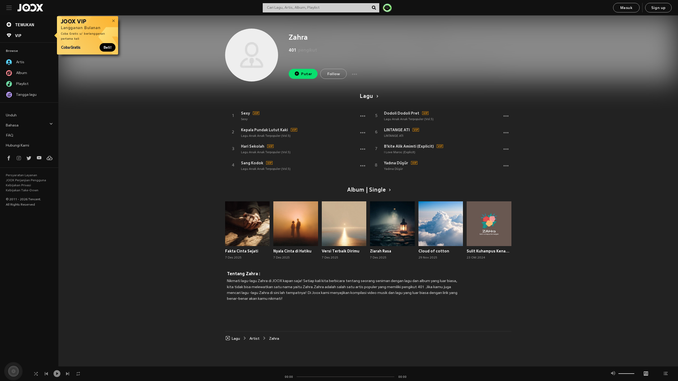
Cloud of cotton (433, 251)
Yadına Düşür (396, 163)
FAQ (9, 136)
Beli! (107, 47)
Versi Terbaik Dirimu (340, 251)
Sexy (245, 113)
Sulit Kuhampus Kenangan (489, 251)
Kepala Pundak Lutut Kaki (264, 130)
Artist (254, 339)
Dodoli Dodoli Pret (401, 113)
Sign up (658, 8)
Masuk (626, 8)
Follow (333, 74)
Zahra (274, 339)
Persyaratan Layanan (21, 175)
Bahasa (12, 126)
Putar (306, 74)
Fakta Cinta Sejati (241, 251)
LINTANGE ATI (397, 130)
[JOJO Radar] (387, 7)
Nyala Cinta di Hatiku (292, 251)
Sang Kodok (252, 163)
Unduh (11, 115)
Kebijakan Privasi (18, 185)
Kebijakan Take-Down (22, 190)
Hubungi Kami (17, 146)
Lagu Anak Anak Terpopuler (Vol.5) (266, 136)
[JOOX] (30, 8)
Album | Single (366, 190)
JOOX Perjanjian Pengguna (26, 180)
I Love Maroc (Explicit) (399, 152)
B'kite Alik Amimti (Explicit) (409, 146)
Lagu (366, 96)
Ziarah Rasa (380, 251)
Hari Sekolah (252, 146)
